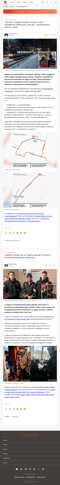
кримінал (15, 416)
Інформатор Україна (20, 477)
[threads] (43, 469)
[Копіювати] (54, 34)
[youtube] (39, 469)
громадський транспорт (12, 240)
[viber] (30, 469)
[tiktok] (34, 469)
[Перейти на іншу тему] (47, 2)
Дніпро (12, 2)
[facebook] (17, 469)
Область (18, 2)
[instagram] (21, 469)
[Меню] (56, 2)
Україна (25, 2)
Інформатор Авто (41, 477)
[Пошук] (51, 2)
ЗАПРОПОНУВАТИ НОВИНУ (30, 435)
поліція (6, 416)
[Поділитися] (50, 34)
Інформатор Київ (30, 477)
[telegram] (26, 469)
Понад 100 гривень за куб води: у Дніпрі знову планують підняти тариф (36, 11)
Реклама (31, 2)
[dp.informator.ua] (5, 2)
